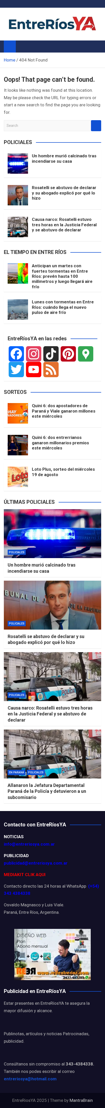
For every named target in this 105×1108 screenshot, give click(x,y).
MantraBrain (81, 1100)
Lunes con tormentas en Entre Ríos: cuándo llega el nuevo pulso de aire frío (63, 307)
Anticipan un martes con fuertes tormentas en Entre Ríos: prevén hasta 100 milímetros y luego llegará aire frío (62, 276)
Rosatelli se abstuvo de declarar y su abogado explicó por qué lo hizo (64, 193)
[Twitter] (16, 369)
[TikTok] (51, 354)
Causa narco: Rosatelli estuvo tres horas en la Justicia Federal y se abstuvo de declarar (64, 224)
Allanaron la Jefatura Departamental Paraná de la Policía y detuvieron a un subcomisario (47, 791)
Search (96, 125)
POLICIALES (16, 552)
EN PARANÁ (16, 772)
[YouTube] (33, 369)
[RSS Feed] (51, 369)
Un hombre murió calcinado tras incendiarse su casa (64, 158)
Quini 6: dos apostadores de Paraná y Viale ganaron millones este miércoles (63, 411)
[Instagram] (33, 354)
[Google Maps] (85, 354)
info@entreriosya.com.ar (29, 844)
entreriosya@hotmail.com (30, 1078)
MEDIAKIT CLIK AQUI (25, 874)
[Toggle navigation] (22, 46)
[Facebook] (16, 354)
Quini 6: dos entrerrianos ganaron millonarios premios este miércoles (60, 442)
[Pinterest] (68, 354)
